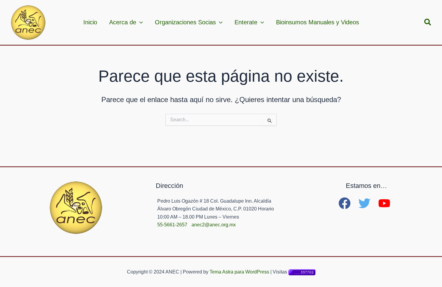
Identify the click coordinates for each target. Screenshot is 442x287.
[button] (428, 22)
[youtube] (386, 203)
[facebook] (348, 203)
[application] (139, 22)
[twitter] (367, 203)
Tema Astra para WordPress (239, 271)
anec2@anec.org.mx (214, 224)
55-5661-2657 (172, 224)
